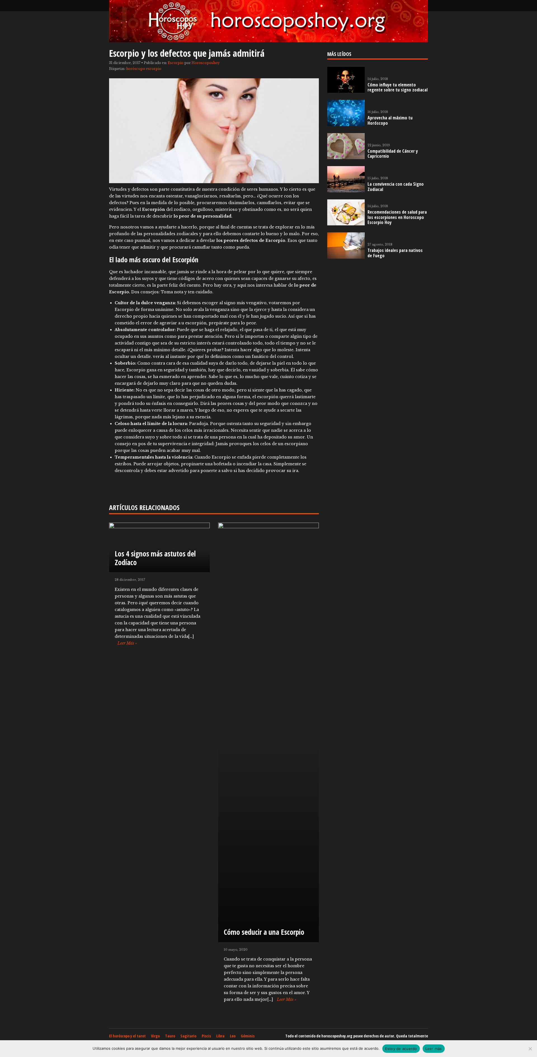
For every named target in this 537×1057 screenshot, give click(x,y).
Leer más (433, 1048)
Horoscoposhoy (206, 63)
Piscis (206, 1036)
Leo (232, 1036)
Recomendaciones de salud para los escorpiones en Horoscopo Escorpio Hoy (397, 217)
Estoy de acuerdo (401, 1048)
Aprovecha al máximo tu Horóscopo (390, 120)
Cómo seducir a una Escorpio (264, 932)
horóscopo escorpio (143, 69)
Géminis (248, 1036)
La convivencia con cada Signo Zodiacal (396, 186)
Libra (220, 1036)
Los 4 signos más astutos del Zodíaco (155, 558)
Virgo (155, 1036)
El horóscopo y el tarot (127, 1036)
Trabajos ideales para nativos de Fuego (395, 253)
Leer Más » (127, 643)
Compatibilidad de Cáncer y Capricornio (393, 153)
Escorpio (175, 63)
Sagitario (188, 1036)
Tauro (170, 1036)
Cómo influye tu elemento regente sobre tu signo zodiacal (398, 87)
